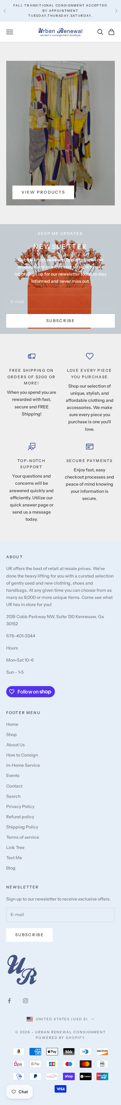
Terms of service (22, 837)
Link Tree (15, 847)
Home (12, 724)
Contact (14, 786)
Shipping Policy (22, 827)
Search (13, 796)
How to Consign (22, 755)
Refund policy (20, 817)
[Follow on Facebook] (9, 1001)
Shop (11, 734)
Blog (11, 868)
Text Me (14, 857)
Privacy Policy (20, 806)
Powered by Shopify (61, 1037)
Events (13, 775)
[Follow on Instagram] (25, 1001)
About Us (15, 745)
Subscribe (60, 320)
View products (43, 192)
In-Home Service (23, 765)
